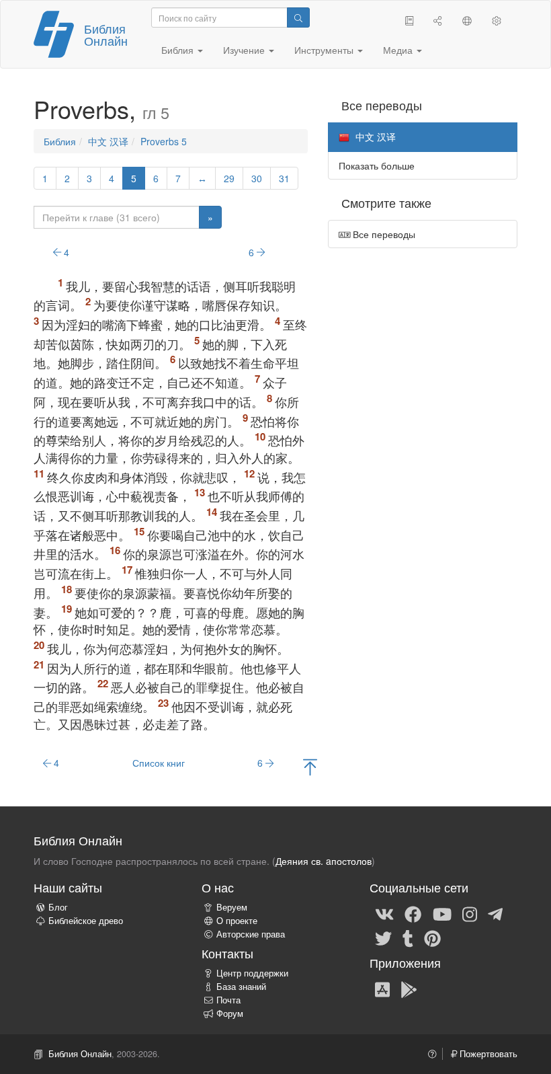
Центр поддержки (252, 973)
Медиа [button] (399, 49)
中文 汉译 (108, 141)
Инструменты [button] (325, 49)
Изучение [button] (245, 49)
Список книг (158, 762)
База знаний (241, 987)
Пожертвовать (487, 1054)
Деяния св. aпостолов (324, 861)
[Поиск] (298, 17)
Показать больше (377, 165)
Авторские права (250, 934)
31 (284, 178)
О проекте (236, 921)
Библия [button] (178, 49)
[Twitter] (383, 937)
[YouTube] (442, 913)
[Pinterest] (432, 937)
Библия (60, 141)
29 (229, 178)
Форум (229, 1013)
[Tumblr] (407, 937)
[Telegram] (495, 913)
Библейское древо (85, 921)
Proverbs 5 (163, 141)
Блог (58, 907)
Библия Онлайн (106, 34)
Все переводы (382, 234)
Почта (228, 1000)
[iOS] (382, 988)
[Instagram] (469, 913)
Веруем (231, 907)
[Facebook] (413, 913)
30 (256, 178)
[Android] (408, 988)
